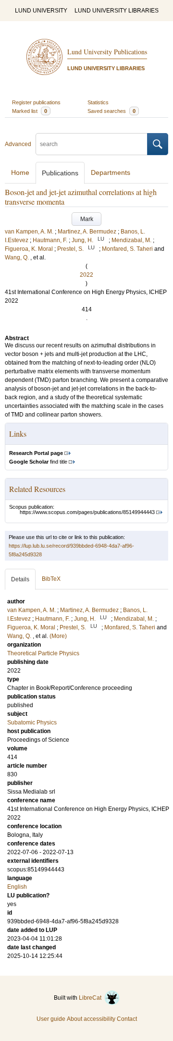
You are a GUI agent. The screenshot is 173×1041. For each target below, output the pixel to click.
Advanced (18, 144)
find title (38, 462)
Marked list (29, 111)
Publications (60, 173)
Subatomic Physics (32, 722)
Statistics (98, 102)
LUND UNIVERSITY (41, 10)
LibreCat (91, 997)
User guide (51, 1019)
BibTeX (51, 579)
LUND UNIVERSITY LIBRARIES (116, 10)
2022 (86, 274)
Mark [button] (86, 219)
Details (20, 579)
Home (20, 172)
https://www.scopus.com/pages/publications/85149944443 (87, 512)
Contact (127, 1019)
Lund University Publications (107, 51)
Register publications (36, 102)
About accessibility (91, 1019)
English (17, 886)
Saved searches (111, 111)
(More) (58, 636)
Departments (110, 172)
